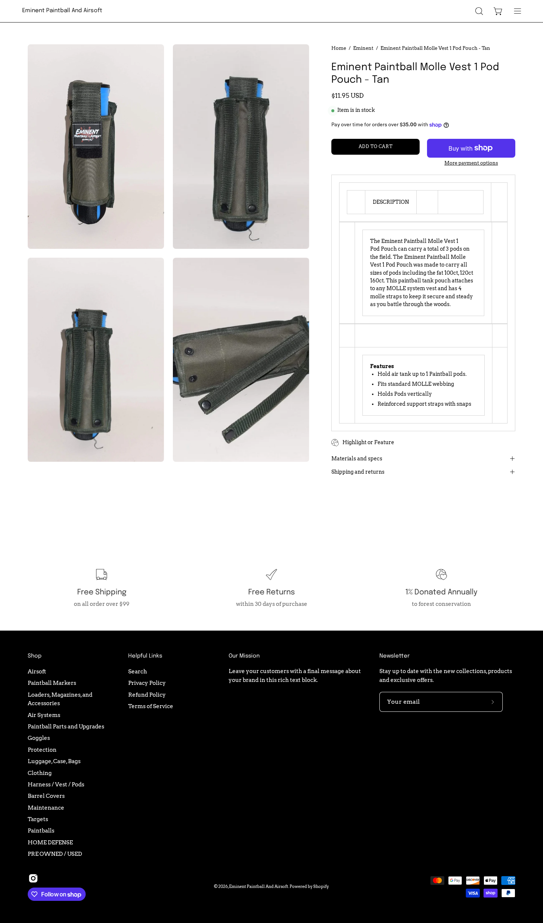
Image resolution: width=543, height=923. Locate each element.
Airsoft (37, 671)
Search (137, 671)
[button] (479, 11)
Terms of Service (150, 706)
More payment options (471, 163)
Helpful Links (145, 656)
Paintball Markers (52, 682)
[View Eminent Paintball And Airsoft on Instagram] (33, 878)
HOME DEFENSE (50, 841)
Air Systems (44, 714)
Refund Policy (147, 694)
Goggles (39, 737)
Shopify (320, 886)
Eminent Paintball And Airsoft (62, 11)
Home (338, 48)
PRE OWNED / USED (55, 853)
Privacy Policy (147, 682)
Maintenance (46, 807)
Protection (42, 749)
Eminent (363, 48)
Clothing (40, 772)
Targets (38, 819)
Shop (34, 656)
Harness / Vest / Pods (56, 784)
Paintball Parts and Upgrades (66, 726)
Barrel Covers (46, 795)
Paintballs (41, 830)
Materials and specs (356, 458)
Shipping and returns (358, 472)
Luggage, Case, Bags (54, 761)
